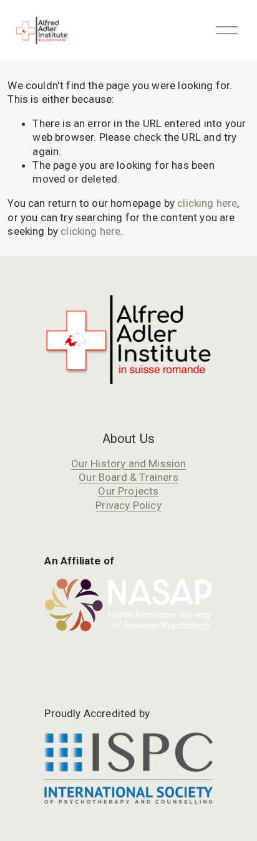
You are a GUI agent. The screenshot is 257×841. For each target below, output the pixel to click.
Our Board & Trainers (128, 477)
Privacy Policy (128, 505)
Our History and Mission (129, 463)
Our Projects (128, 491)
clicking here (207, 203)
